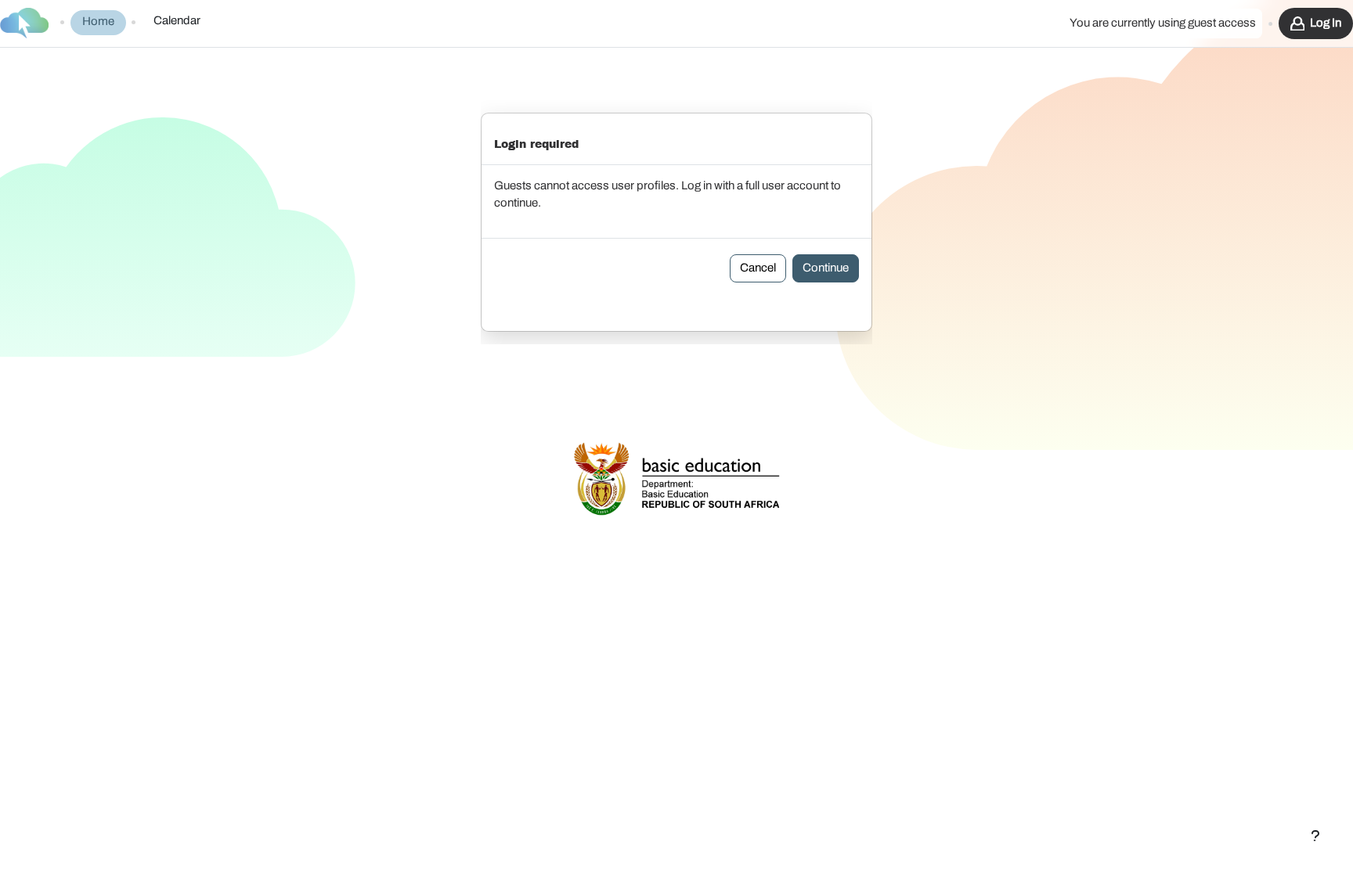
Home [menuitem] (98, 21)
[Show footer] (1315, 836)
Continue (826, 268)
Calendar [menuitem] (176, 21)
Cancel (758, 268)
